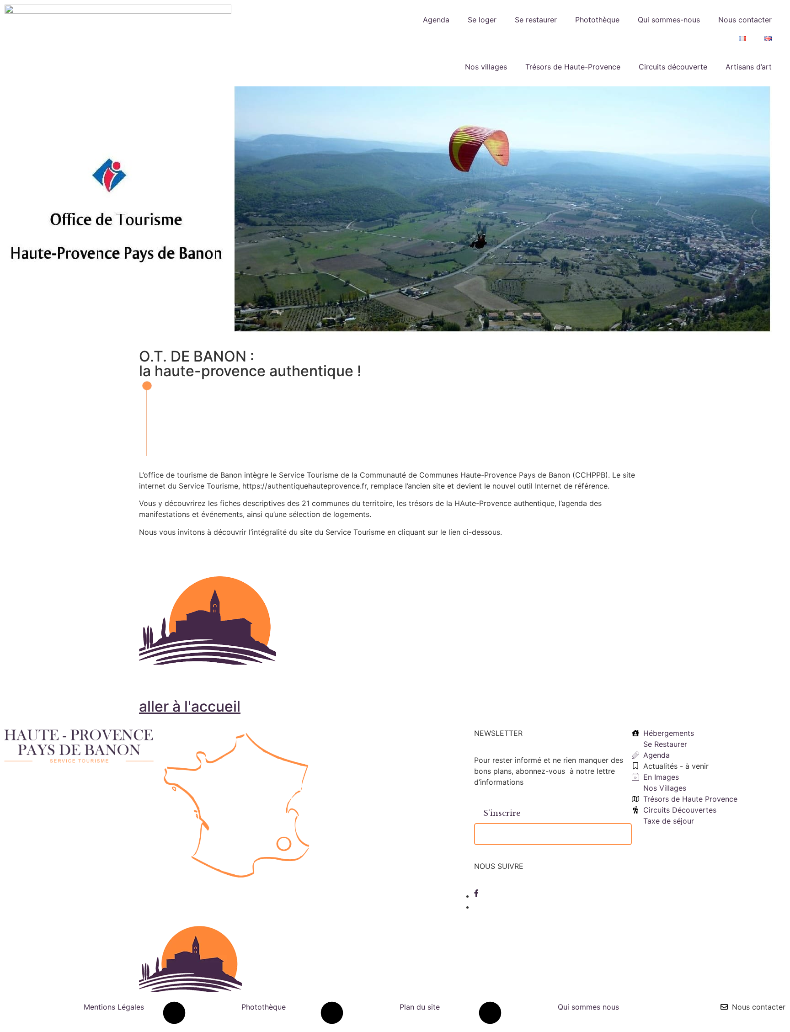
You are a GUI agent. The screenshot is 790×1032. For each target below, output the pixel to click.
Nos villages (486, 66)
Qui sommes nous (588, 1006)
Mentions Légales (114, 1006)
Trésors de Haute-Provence (572, 66)
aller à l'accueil (189, 706)
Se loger (482, 19)
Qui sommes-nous (669, 19)
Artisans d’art (749, 66)
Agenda (436, 19)
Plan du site (420, 1006)
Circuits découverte (673, 66)
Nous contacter (745, 19)
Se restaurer (536, 19)
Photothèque (597, 19)
